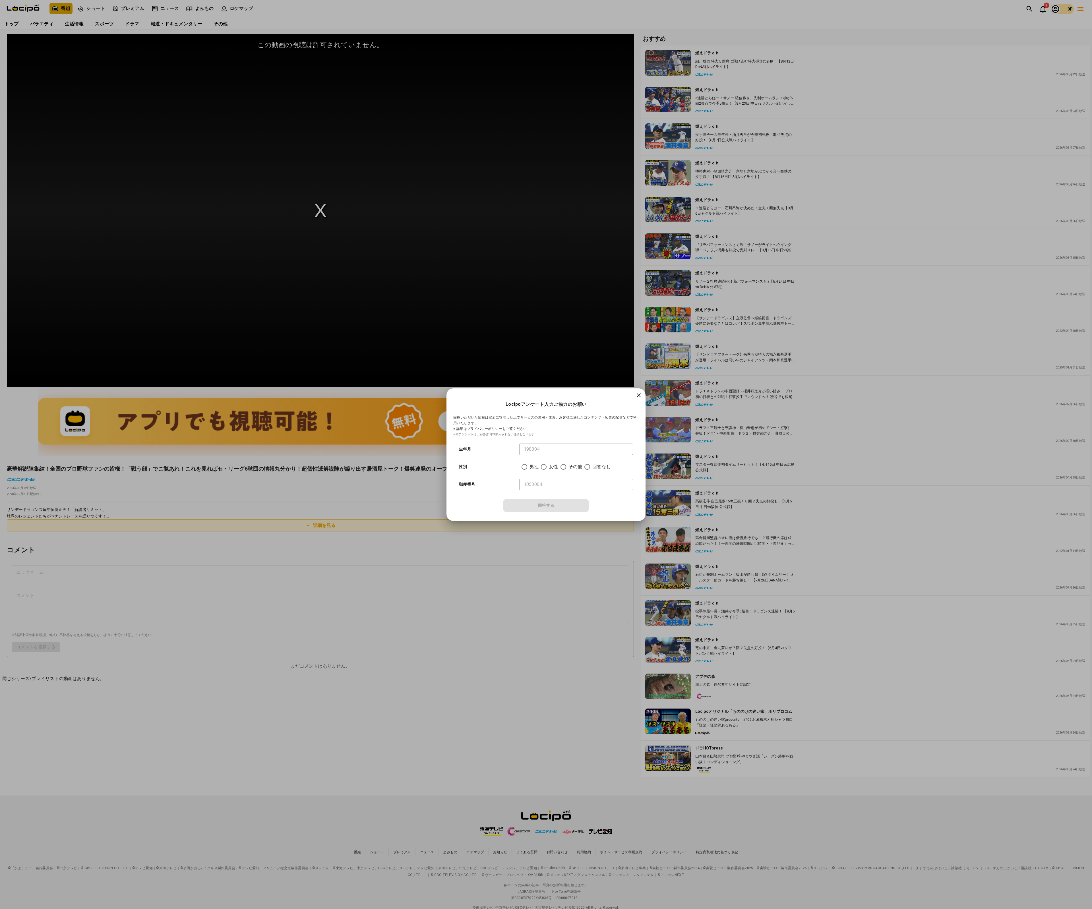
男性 (534, 466)
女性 (553, 466)
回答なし (601, 466)
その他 (575, 466)
